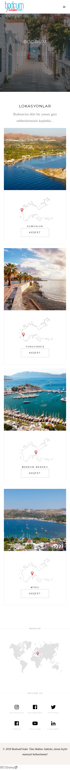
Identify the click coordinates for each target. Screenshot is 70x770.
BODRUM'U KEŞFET (34, 59)
